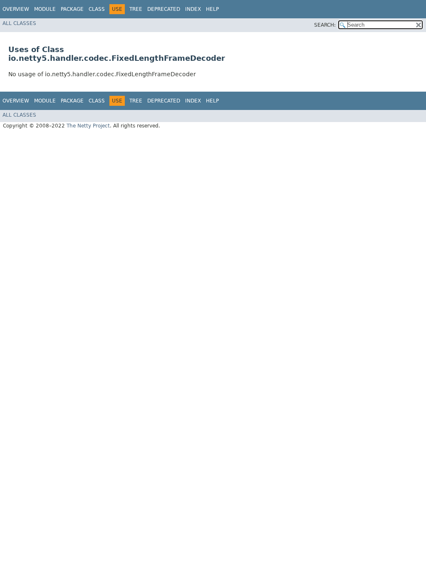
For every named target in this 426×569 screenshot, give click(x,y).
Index (193, 9)
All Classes (19, 23)
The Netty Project (88, 126)
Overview (15, 9)
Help (212, 9)
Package (72, 9)
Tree (135, 9)
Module (45, 9)
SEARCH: (325, 25)
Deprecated (163, 9)
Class (97, 9)
